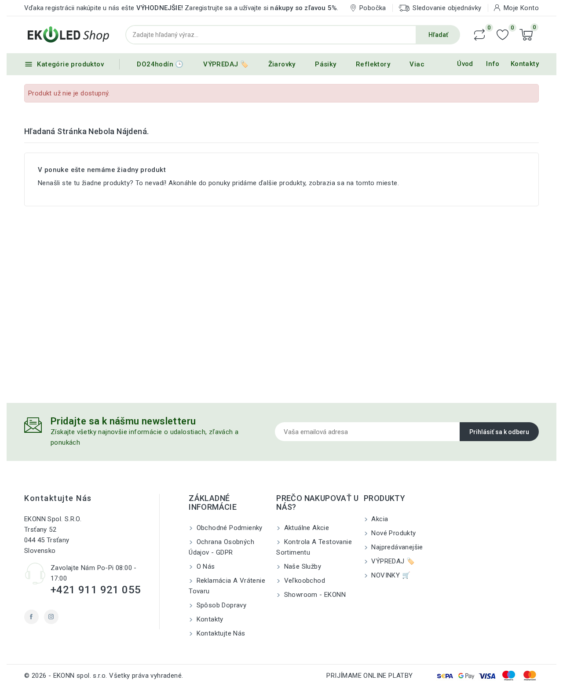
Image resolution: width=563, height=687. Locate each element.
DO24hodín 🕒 (160, 64)
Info (493, 64)
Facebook (31, 617)
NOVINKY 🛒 (389, 575)
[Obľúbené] (502, 35)
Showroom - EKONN (314, 595)
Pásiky (325, 64)
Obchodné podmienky (228, 528)
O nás (204, 566)
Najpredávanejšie (396, 547)
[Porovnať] (479, 34)
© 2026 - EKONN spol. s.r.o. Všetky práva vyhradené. (103, 676)
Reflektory (373, 64)
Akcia (378, 519)
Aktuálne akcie (305, 528)
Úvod (465, 64)
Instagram (51, 617)
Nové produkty (392, 533)
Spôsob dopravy (220, 605)
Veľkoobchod (303, 581)
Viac (416, 64)
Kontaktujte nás (58, 498)
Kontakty (525, 64)
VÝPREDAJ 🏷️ (226, 64)
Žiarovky (282, 64)
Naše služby (301, 566)
